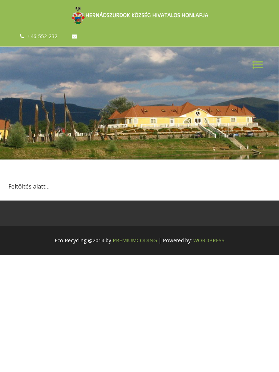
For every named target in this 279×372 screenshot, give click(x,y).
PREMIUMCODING (135, 240)
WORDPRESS (209, 240)
